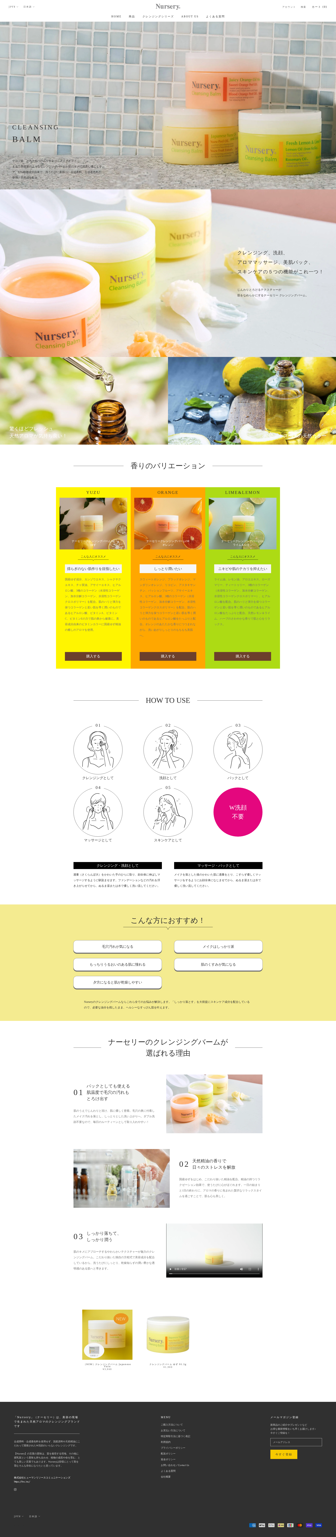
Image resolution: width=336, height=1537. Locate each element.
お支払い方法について (173, 1430)
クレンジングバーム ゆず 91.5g (167, 1364)
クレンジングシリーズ (158, 16)
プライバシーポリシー (173, 1448)
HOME (116, 16)
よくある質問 (215, 16)
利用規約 (166, 1442)
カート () (319, 6)
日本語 (27, 6)
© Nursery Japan (26, 1525)
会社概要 (166, 1476)
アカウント (289, 6)
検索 (303, 6)
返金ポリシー (168, 1459)
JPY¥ (12, 6)
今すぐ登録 (283, 1454)
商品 (132, 16)
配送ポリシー (168, 1453)
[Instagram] (15, 1489)
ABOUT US (190, 16)
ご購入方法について (172, 1424)
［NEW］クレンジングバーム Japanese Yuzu (107, 1365)
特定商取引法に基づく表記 (175, 1436)
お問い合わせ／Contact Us (175, 1465)
